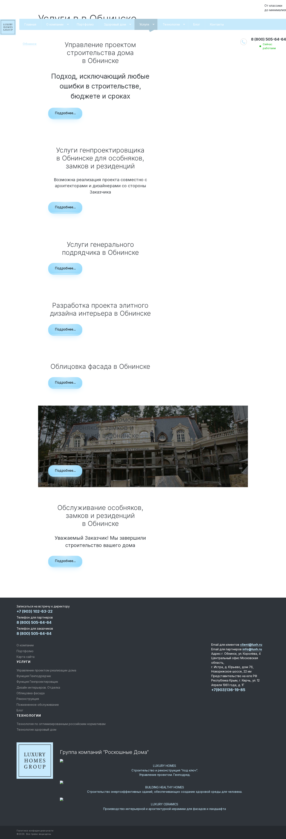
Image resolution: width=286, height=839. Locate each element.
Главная (30, 24)
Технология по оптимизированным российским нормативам (61, 724)
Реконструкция (28, 699)
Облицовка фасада (31, 693)
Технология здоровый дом (36, 729)
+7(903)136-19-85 (228, 690)
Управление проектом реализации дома (46, 670)
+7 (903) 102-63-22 (35, 611)
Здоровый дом (115, 24)
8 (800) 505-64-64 (268, 39)
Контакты (217, 24)
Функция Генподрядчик (34, 676)
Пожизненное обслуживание (38, 704)
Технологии (171, 24)
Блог (196, 24)
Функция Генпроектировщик (37, 681)
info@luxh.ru (252, 649)
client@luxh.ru (251, 644)
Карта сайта (26, 656)
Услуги (144, 24)
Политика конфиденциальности (35, 830)
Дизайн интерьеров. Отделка (38, 687)
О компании (54, 24)
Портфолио (85, 24)
